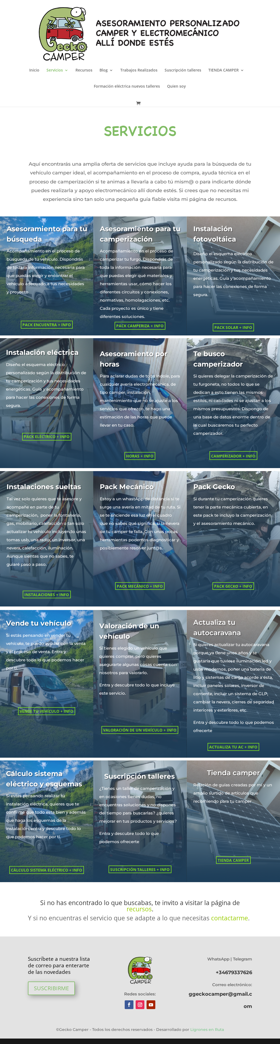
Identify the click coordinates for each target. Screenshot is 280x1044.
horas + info (139, 456)
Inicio (34, 70)
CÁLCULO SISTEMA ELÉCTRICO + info (46, 870)
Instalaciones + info (46, 594)
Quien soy (176, 86)
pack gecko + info (233, 586)
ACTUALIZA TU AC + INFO (233, 746)
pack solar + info (233, 327)
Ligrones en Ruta (206, 1029)
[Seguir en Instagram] (140, 1004)
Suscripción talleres (183, 70)
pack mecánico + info (140, 586)
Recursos (83, 70)
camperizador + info (233, 456)
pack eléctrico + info (46, 436)
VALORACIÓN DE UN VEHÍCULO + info (139, 730)
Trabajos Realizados (139, 70)
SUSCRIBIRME (51, 988)
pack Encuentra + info (46, 324)
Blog (104, 70)
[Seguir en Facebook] (129, 1004)
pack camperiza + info (140, 325)
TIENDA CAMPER (223, 70)
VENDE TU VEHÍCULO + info (46, 711)
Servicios (54, 70)
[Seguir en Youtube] (151, 1004)
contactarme (229, 918)
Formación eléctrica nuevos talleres (127, 86)
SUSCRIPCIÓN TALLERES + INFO (140, 869)
